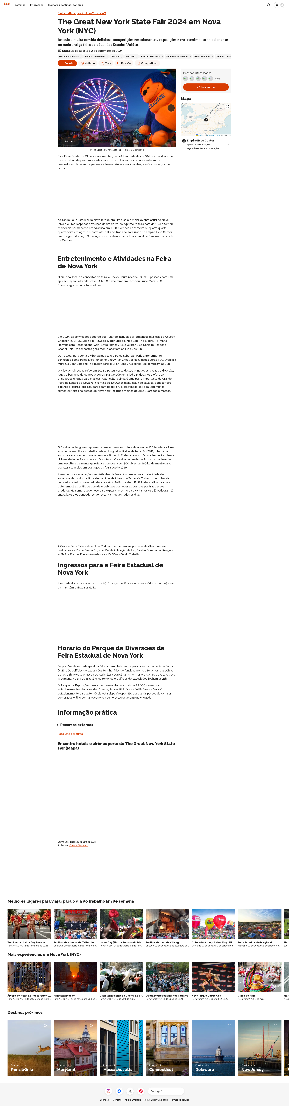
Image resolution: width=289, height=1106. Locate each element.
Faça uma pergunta (70, 733)
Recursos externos (76, 725)
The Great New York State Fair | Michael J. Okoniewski (118, 150)
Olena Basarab (78, 845)
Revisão (126, 63)
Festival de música (69, 56)
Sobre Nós (105, 1100)
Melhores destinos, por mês (65, 5)
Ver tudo (70, 141)
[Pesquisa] (268, 5)
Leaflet (201, 135)
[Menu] (279, 5)
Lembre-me (208, 87)
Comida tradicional (226, 56)
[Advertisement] (117, 194)
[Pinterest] (140, 1091)
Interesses (37, 5)
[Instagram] (108, 1091)
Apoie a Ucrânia (133, 1100)
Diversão (115, 56)
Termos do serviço (179, 1100)
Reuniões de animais (177, 56)
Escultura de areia (150, 56)
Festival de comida (95, 56)
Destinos (19, 5)
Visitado (90, 63)
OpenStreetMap (213, 135)
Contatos (118, 1100)
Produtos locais (202, 56)
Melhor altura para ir (82, 13)
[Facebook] (119, 1091)
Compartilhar (149, 63)
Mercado (130, 56)
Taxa (108, 63)
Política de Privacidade (156, 1100)
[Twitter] (130, 1091)
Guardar (69, 63)
